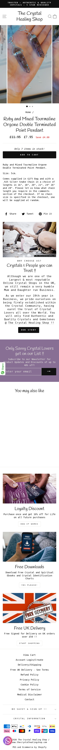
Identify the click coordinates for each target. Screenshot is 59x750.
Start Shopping (29, 643)
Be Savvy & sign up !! (29, 709)
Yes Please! (29, 585)
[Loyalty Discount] (29, 488)
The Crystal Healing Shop (29, 16)
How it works (29, 524)
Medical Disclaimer (29, 694)
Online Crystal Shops (20, 283)
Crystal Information (30, 719)
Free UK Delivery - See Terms (29, 669)
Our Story (28, 330)
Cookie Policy (30, 684)
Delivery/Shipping (29, 664)
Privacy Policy (29, 679)
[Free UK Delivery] (29, 608)
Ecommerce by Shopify (34, 747)
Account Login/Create (29, 660)
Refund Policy (30, 674)
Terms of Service (29, 689)
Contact (29, 699)
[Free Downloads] (29, 547)
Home (28, 112)
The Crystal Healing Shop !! (31, 322)
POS (14, 747)
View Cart (29, 655)
